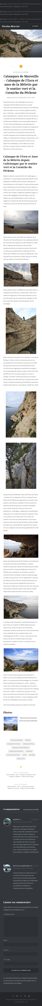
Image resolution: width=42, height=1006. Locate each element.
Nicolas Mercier (11, 26)
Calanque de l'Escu (28, 744)
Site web (6, 959)
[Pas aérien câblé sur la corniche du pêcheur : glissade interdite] (21, 414)
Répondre (36, 819)
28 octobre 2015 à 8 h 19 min (22, 822)
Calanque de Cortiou (13, 744)
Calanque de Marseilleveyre (20, 747)
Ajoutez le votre (31, 809)
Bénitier (27, 740)
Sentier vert (21, 758)
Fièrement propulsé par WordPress (16, 999)
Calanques (29, 751)
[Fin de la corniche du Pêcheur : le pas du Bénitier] (21, 465)
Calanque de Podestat (16, 751)
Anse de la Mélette (17, 740)
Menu (36, 26)
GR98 (24, 755)
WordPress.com (22, 1002)
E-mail (6, 950)
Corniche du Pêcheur (13, 755)
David (16, 819)
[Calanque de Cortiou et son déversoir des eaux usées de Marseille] (21, 607)
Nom (5, 940)
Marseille (32, 755)
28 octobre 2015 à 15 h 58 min (23, 868)
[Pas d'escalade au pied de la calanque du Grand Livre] (21, 330)
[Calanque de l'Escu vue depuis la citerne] (21, 546)
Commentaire (9, 914)
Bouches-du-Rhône (21, 72)
